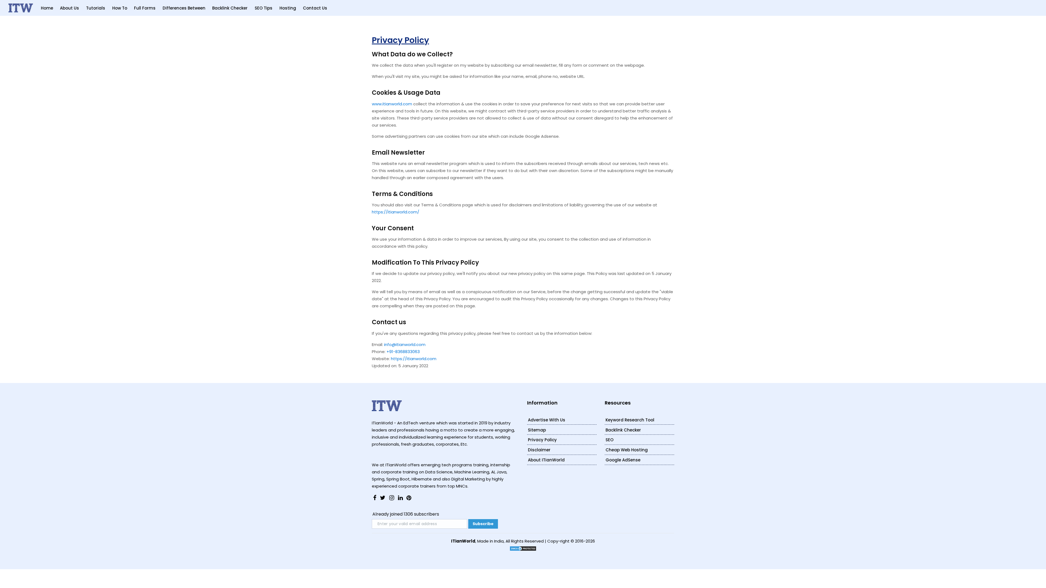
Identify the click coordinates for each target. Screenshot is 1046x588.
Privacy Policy (542, 440)
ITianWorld (463, 541)
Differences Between (184, 8)
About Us (69, 8)
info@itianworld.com (404, 344)
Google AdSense (623, 460)
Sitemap (537, 430)
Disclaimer (539, 450)
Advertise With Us (546, 420)
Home (47, 8)
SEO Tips (263, 8)
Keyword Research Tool (630, 420)
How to (119, 8)
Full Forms (145, 8)
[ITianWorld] (20, 7)
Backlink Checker (230, 8)
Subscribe (483, 523)
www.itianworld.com (392, 104)
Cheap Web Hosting (627, 450)
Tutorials (95, 8)
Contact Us (315, 8)
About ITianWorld (546, 460)
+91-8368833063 (403, 351)
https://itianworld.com (413, 359)
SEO (609, 440)
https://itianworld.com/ (395, 212)
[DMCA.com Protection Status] (523, 548)
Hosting (287, 8)
